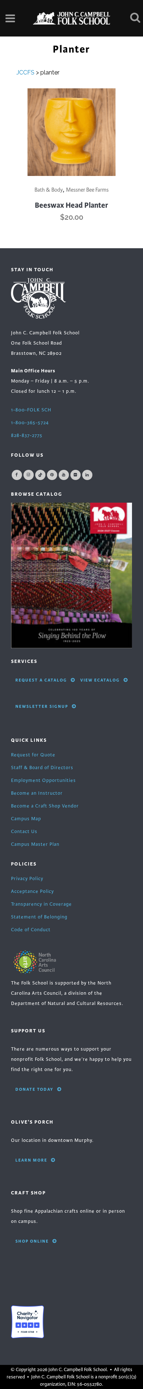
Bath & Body (48, 190)
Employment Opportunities (43, 780)
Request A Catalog (41, 680)
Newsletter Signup (41, 706)
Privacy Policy (27, 879)
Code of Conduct (31, 930)
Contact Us (24, 831)
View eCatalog (100, 680)
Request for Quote (33, 755)
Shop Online (32, 1241)
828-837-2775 (27, 435)
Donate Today (34, 1089)
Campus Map (26, 819)
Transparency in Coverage (41, 904)
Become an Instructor (37, 793)
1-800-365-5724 (30, 423)
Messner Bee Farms (87, 190)
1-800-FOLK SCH (31, 410)
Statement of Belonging (39, 917)
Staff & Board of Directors (42, 768)
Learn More (31, 1160)
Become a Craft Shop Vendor (45, 806)
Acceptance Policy (32, 891)
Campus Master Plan (35, 844)
